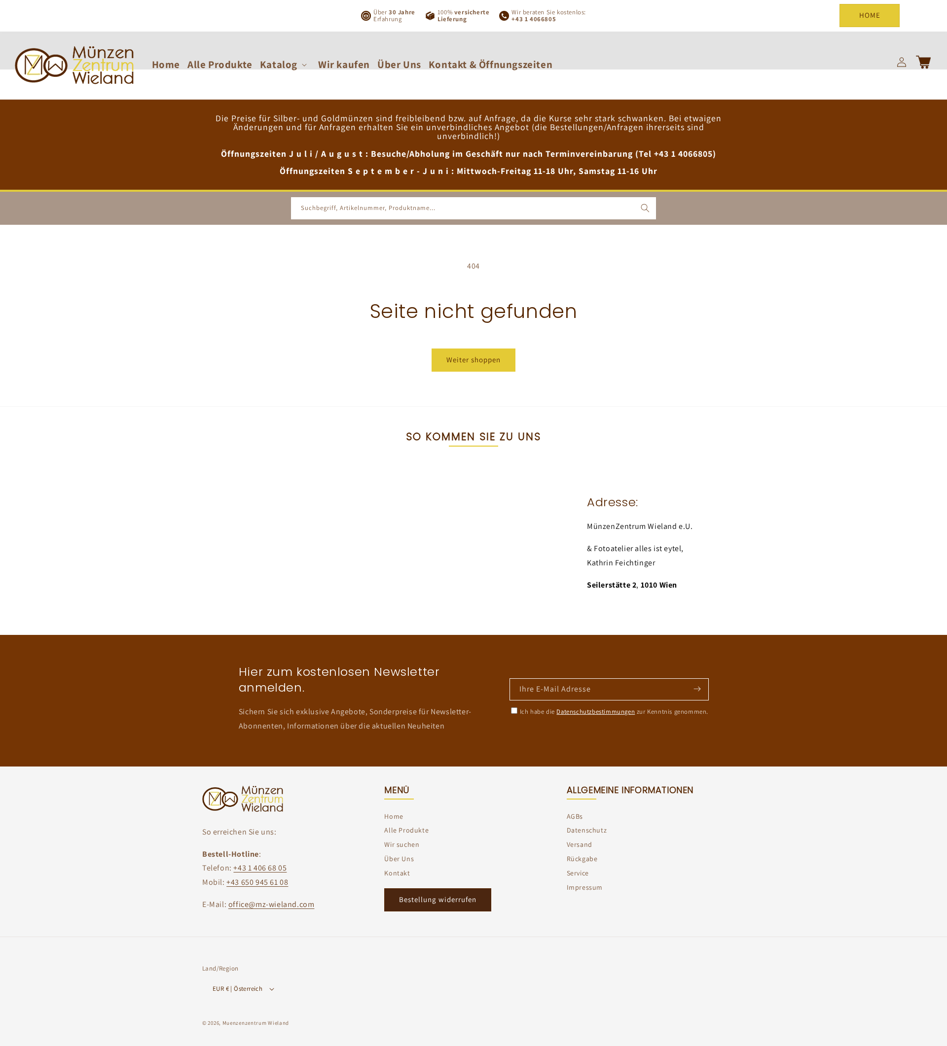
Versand (579, 844)
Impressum (585, 887)
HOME (869, 15)
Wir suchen (401, 844)
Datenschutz (587, 830)
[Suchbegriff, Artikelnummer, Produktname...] (645, 208)
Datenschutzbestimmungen (595, 711)
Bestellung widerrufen (437, 899)
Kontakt (397, 873)
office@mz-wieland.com (271, 904)
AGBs (575, 816)
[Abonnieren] (697, 688)
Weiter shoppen (473, 359)
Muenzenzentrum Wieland (255, 1023)
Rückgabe (582, 858)
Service (578, 873)
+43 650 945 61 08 (257, 882)
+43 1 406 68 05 (260, 868)
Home (393, 816)
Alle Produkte (406, 830)
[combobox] (473, 208)
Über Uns (399, 858)
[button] (285, 64)
